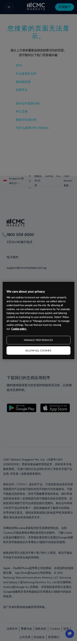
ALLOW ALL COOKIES (38, 350)
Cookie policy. (19, 329)
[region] (38, 320)
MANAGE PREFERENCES (38, 340)
